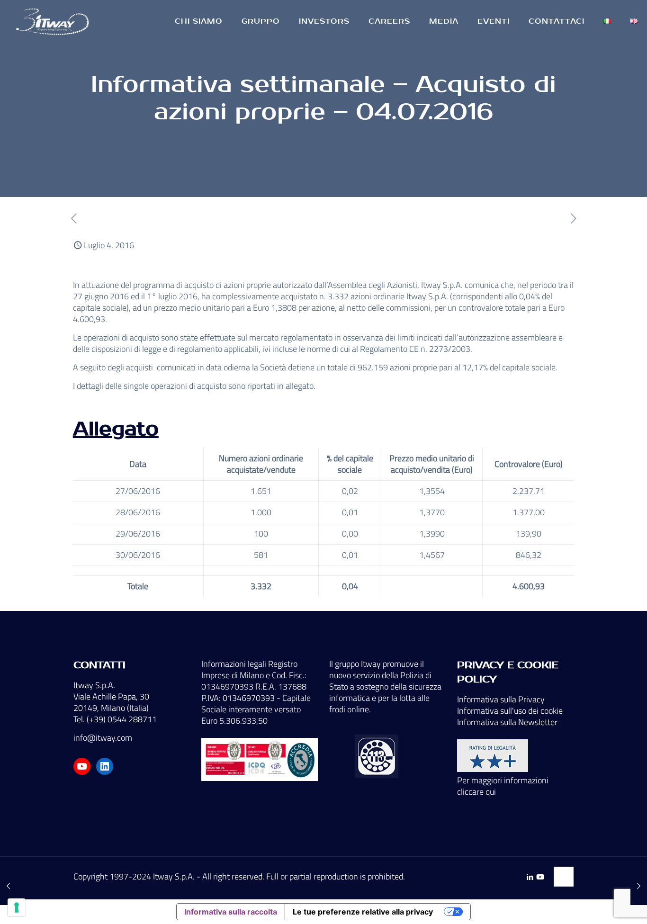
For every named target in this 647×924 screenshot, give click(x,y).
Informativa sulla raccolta (230, 911)
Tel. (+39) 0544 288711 (115, 719)
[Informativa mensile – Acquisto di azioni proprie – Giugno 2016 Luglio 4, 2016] (8, 886)
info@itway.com (102, 737)
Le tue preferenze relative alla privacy (363, 911)
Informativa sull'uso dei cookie (510, 710)
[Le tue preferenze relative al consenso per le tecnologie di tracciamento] (17, 907)
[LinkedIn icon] (529, 876)
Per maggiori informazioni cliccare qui (502, 786)
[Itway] (54, 21)
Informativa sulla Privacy (501, 699)
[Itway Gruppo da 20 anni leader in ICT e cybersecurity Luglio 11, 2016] (638, 886)
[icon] (540, 876)
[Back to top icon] (564, 877)
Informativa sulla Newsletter (507, 722)
